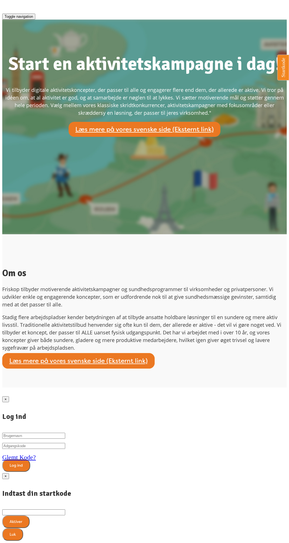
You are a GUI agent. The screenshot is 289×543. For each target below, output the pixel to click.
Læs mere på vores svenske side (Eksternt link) (144, 129)
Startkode (283, 67)
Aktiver (16, 521)
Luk (13, 534)
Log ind (16, 465)
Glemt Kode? (19, 457)
